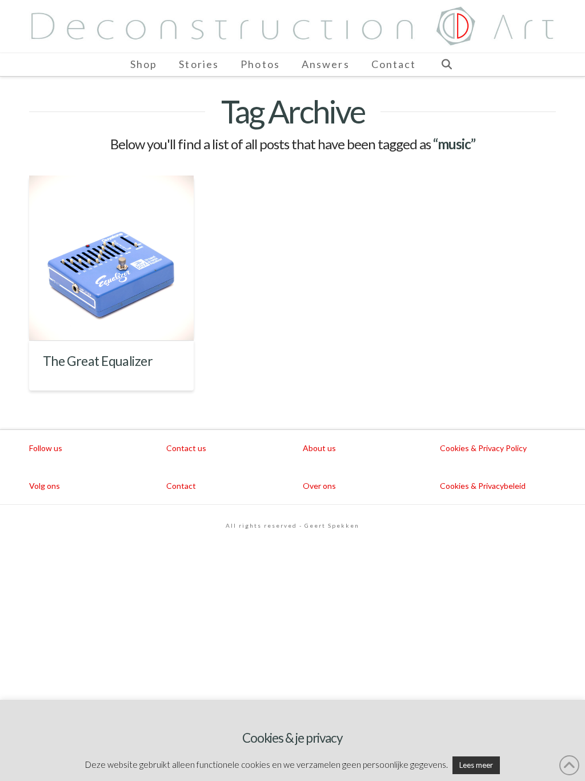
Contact (181, 486)
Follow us (45, 448)
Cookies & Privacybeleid (483, 486)
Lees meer (476, 765)
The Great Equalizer (98, 361)
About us (319, 448)
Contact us (186, 448)
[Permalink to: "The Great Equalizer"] (111, 258)
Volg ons (44, 486)
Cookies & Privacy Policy (483, 448)
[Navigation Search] (446, 64)
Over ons (319, 486)
